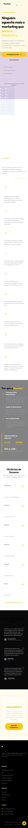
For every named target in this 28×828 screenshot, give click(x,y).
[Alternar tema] (16, 5)
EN (21, 5)
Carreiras (4, 797)
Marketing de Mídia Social (7, 775)
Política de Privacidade (18, 824)
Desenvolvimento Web (7, 778)
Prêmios (3, 799)
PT (19, 5)
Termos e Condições (9, 824)
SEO (3, 772)
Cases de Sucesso (6, 794)
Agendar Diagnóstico (14, 726)
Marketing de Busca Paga (7, 770)
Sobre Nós (4, 792)
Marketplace (4, 783)
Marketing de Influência (7, 780)
